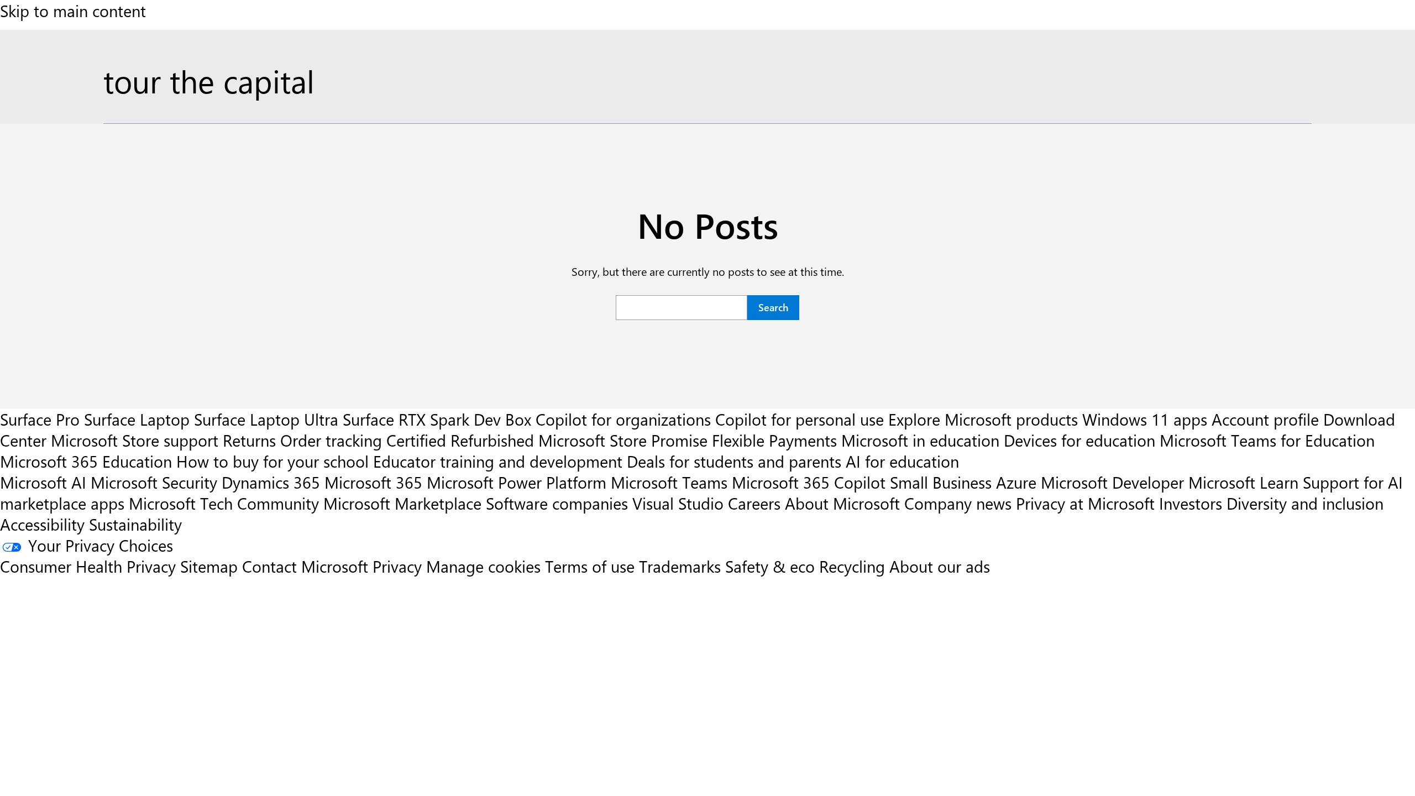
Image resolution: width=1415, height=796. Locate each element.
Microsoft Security (154, 482)
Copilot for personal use (799, 419)
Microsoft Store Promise (623, 440)
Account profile (1265, 419)
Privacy (399, 566)
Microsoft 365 (373, 482)
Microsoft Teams (669, 482)
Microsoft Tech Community (224, 503)
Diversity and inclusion (1305, 503)
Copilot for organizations (623, 419)
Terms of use (590, 566)
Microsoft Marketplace (402, 503)
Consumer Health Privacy (88, 566)
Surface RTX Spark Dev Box (437, 419)
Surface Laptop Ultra (266, 419)
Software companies (557, 503)
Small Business (941, 482)
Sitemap (209, 566)
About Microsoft (842, 503)
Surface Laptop (137, 419)
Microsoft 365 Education (86, 461)
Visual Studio (678, 503)
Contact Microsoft (305, 566)
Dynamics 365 (271, 482)
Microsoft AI (43, 482)
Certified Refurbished (460, 440)
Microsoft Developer (1112, 482)
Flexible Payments (774, 440)
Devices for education (1079, 440)
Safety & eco (770, 566)
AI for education (902, 461)
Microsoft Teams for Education (1267, 440)
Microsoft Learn (1243, 482)
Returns (249, 440)
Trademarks (680, 566)
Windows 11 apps (1144, 419)
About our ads (939, 566)
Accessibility (42, 524)
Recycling (852, 566)
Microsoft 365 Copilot (808, 482)
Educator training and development (497, 461)
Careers (754, 503)
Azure (1016, 482)
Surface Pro (40, 419)
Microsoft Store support (134, 440)
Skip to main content (73, 10)
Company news (958, 503)
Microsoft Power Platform (516, 482)
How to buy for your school (272, 461)
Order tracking (331, 440)
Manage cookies (483, 566)
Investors (1190, 503)
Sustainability (135, 524)
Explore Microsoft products (983, 419)
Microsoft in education (920, 440)
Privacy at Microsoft (1085, 503)
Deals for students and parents (734, 461)
